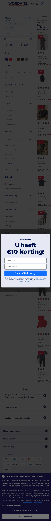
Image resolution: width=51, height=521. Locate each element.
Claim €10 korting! (25, 273)
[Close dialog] (47, 236)
